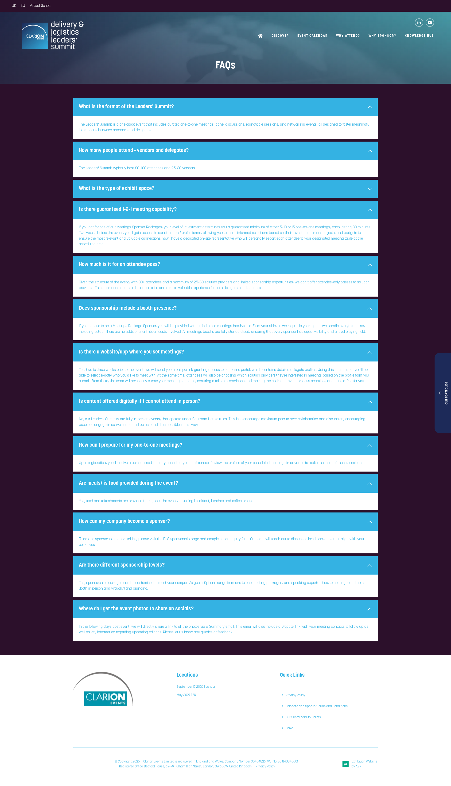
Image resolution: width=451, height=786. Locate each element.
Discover (280, 36)
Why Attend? (348, 36)
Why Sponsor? (382, 36)
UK (14, 6)
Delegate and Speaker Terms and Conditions (317, 706)
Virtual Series (40, 6)
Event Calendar (312, 36)
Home (260, 36)
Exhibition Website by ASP (364, 764)
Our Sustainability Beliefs (303, 717)
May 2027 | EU (186, 695)
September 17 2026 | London (196, 687)
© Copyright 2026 (127, 761)
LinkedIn (419, 22)
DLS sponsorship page (181, 539)
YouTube (430, 22)
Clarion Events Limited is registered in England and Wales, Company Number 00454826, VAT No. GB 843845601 (220, 761)
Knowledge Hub (419, 36)
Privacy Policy (295, 695)
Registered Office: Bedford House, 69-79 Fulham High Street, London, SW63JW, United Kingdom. (185, 766)
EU (23, 6)
